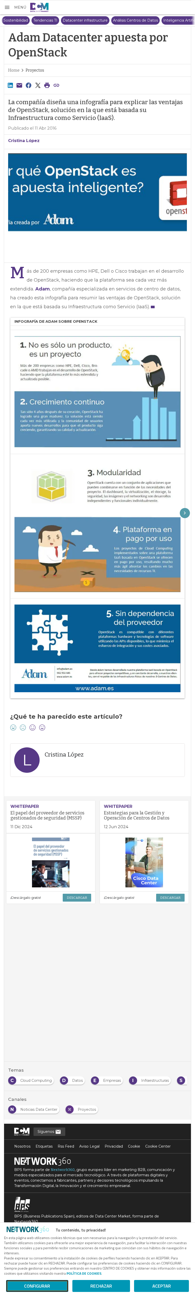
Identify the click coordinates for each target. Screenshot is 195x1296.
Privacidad (114, 1146)
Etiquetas (44, 1146)
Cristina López (24, 140)
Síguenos (46, 1131)
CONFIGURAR (37, 1286)
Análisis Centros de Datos (126, 20)
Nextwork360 (63, 1170)
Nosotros (22, 1146)
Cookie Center (158, 1146)
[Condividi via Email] (19, 85)
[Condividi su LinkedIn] (10, 85)
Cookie (134, 1146)
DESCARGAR (77, 898)
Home (14, 70)
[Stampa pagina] (47, 85)
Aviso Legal (89, 1146)
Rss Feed (66, 1146)
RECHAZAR (101, 1286)
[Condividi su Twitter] (38, 85)
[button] (15, 7)
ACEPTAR (161, 1286)
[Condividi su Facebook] (29, 85)
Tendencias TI (36, 20)
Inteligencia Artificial (172, 20)
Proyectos (35, 70)
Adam (42, 289)
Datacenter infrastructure (75, 20)
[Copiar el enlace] (56, 85)
